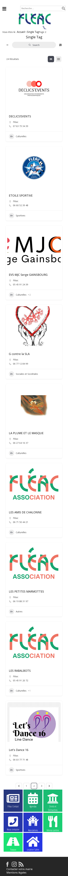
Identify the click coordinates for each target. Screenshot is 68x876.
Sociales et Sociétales (27, 373)
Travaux (13, 849)
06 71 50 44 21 (20, 522)
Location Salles (33, 849)
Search (36, 45)
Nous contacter (13, 829)
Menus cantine (53, 830)
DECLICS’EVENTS (20, 116)
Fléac (15, 122)
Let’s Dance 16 (18, 750)
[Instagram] (14, 865)
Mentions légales (16, 872)
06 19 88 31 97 (20, 601)
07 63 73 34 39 (20, 126)
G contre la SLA (19, 354)
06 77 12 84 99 (20, 363)
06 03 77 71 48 (20, 759)
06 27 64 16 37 (20, 443)
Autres (19, 611)
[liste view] (58, 59)
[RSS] (21, 865)
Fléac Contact (13, 806)
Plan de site (21, 2)
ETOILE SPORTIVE (21, 195)
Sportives (20, 215)
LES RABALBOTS (20, 671)
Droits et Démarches (52, 806)
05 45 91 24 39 (20, 284)
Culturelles (21, 136)
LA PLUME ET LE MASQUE (26, 433)
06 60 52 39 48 (20, 205)
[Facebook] (7, 865)
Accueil (6, 2)
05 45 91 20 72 (20, 680)
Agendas (33, 806)
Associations (33, 830)
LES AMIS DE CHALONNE (25, 512)
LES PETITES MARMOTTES (26, 591)
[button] (11, 247)
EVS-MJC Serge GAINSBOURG (28, 275)
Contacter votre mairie (19, 869)
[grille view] (51, 59)
